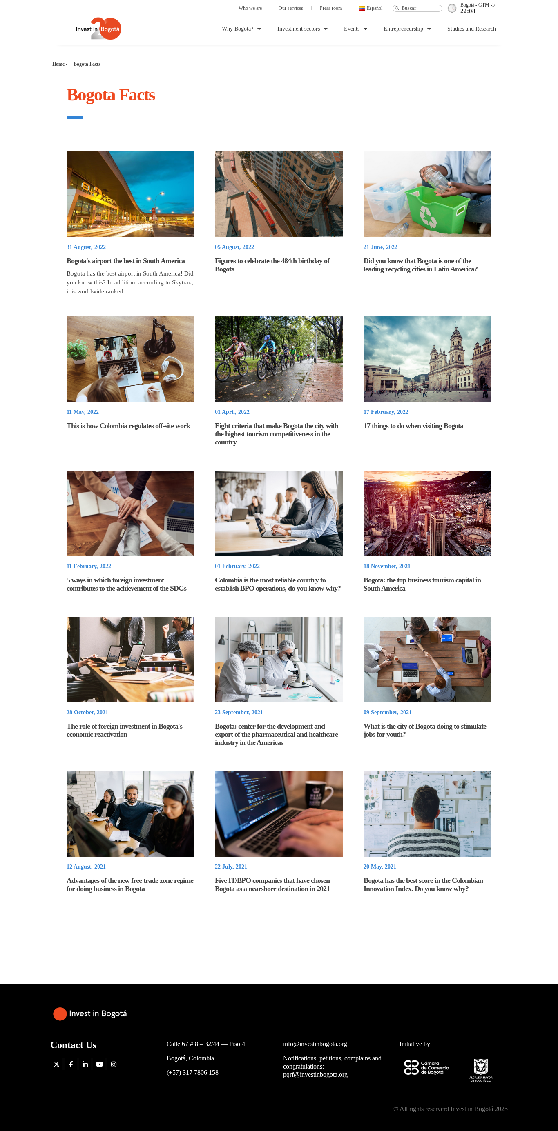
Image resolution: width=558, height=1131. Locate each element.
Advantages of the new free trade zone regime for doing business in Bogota (130, 884)
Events (351, 29)
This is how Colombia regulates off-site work (128, 426)
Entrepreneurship (403, 29)
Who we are (250, 8)
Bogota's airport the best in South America (126, 261)
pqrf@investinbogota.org (315, 1074)
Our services (291, 8)
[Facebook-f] (71, 1064)
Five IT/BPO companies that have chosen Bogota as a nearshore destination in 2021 (272, 884)
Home (58, 64)
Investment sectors (298, 29)
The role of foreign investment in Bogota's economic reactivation (124, 730)
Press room (331, 8)
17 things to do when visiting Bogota (413, 426)
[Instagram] (113, 1064)
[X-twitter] (56, 1064)
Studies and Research (471, 29)
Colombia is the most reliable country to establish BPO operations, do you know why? (278, 584)
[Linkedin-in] (85, 1064)
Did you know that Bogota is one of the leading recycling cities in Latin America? (421, 265)
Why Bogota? (237, 29)
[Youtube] (99, 1064)
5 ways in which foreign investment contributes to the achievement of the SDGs (126, 584)
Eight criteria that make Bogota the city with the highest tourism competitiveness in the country (276, 434)
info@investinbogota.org (315, 1043)
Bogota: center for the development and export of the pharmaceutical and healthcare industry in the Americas (276, 734)
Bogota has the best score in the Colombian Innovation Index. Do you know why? (423, 884)
